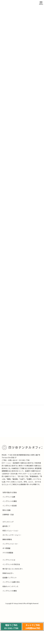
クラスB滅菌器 (7, 552)
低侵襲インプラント (9, 577)
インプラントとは (8, 560)
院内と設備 (6, 510)
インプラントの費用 (9, 501)
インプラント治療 (8, 497)
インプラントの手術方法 (11, 564)
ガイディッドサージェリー (11, 535)
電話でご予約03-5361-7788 (11, 627)
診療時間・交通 (8, 514)
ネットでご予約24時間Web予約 (32, 627)
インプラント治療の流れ (11, 582)
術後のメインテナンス (10, 586)
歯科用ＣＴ (6, 526)
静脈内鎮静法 (7, 539)
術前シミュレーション (10, 530)
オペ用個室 (6, 548)
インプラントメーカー (10, 544)
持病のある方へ (8, 573)
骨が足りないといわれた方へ (12, 569)
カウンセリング (8, 522)
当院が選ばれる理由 (9, 492)
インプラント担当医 (9, 505)
